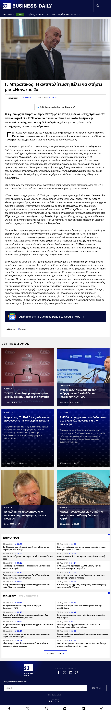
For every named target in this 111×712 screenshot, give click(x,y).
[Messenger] (65, 708)
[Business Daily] (27, 6)
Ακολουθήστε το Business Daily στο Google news (49, 316)
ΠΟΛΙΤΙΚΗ (27, 98)
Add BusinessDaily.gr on (56, 107)
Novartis (22, 329)
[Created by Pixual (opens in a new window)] (55, 700)
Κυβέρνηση (10, 329)
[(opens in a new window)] (9, 708)
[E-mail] (101, 708)
